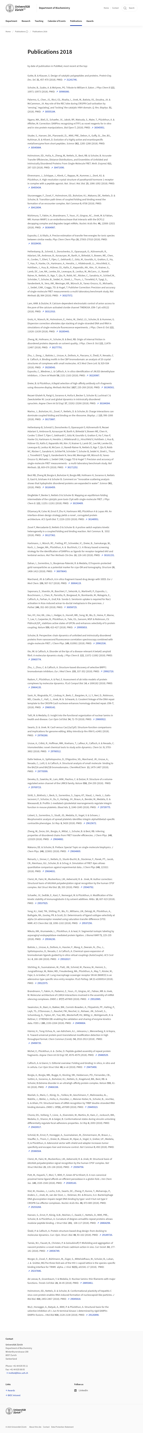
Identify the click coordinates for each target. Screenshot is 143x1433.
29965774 (36, 659)
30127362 (50, 535)
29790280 (42, 735)
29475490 (91, 1067)
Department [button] (11, 21)
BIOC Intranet (14, 1395)
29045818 (75, 1299)
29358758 (78, 1167)
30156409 (78, 503)
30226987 (94, 375)
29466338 (53, 1087)
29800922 (101, 719)
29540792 (88, 887)
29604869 (75, 851)
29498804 (80, 1023)
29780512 (56, 751)
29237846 (36, 1271)
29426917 (36, 1127)
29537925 (42, 903)
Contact (115, 8)
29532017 (65, 959)
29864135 (36, 687)
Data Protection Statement (62, 1427)
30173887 (50, 419)
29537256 (87, 923)
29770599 (42, 771)
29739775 (105, 807)
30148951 (93, 519)
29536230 (50, 939)
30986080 (64, 91)
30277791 (57, 347)
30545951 (99, 127)
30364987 (50, 227)
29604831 (50, 871)
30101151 (109, 555)
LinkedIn (83, 1390)
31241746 (72, 79)
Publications (20, 31)
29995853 (82, 627)
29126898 (94, 1315)
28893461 (88, 1283)
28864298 (105, 1223)
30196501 (109, 387)
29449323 (92, 1107)
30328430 (36, 243)
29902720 (108, 671)
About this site (35, 1427)
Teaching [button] (39, 21)
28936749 (54, 1251)
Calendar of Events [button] (57, 21)
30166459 (50, 487)
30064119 (76, 583)
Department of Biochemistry (54, 8)
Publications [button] (76, 21)
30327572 (67, 295)
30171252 (72, 467)
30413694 (36, 207)
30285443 (64, 331)
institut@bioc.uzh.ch (18, 1373)
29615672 (91, 823)
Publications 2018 (40, 31)
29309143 (71, 1183)
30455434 (36, 187)
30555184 (50, 111)
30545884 (36, 147)
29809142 (50, 707)
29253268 (36, 1207)
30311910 (50, 311)
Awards (90, 21)
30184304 (105, 403)
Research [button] (26, 21)
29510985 (95, 999)
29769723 (36, 787)
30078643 (61, 571)
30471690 (59, 167)
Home (106, 8)
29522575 (42, 983)
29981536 (101, 643)
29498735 (36, 1043)
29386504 (36, 1151)
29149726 (107, 1235)
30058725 (72, 607)
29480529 (103, 1055)
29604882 (58, 839)
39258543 (50, 367)
